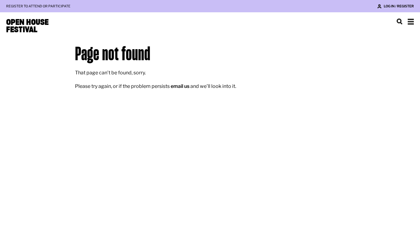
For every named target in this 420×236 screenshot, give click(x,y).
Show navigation (411, 21)
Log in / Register (399, 6)
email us (180, 86)
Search (400, 21)
